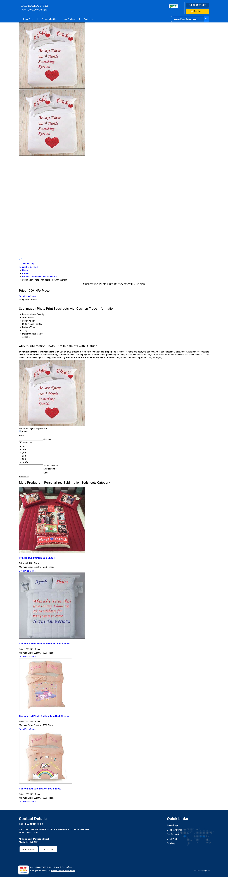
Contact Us (88, 19)
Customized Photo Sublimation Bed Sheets (44, 716)
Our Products (69, 19)
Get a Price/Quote (27, 296)
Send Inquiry (199, 11)
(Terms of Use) (67, 867)
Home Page (28, 19)
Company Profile (49, 19)
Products (26, 273)
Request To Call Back (29, 267)
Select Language (200, 870)
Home (25, 270)
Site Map (171, 843)
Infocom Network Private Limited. (63, 871)
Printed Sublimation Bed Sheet (36, 558)
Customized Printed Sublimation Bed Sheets (44, 643)
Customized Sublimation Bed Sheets (40, 788)
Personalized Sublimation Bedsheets (39, 276)
